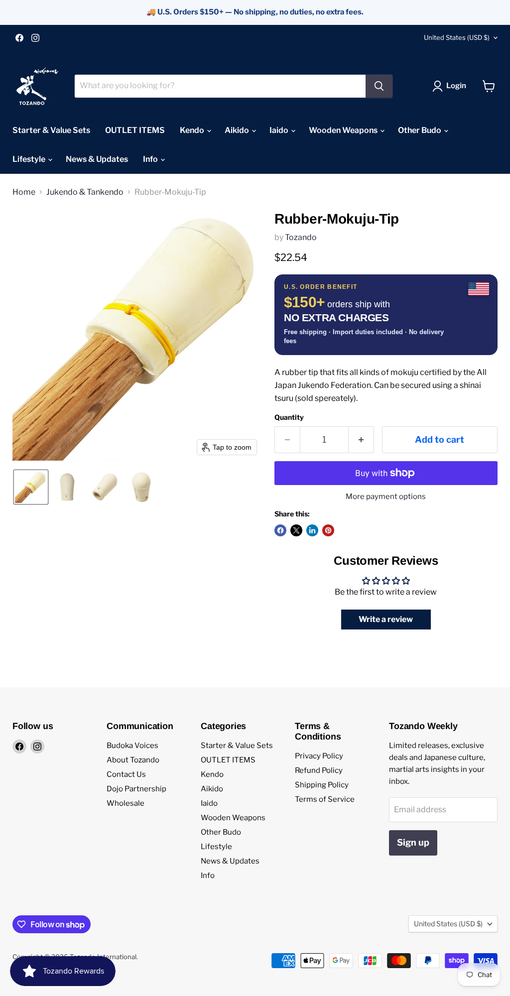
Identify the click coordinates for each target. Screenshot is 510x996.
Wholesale (125, 803)
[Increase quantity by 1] (361, 440)
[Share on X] (296, 530)
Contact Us (126, 774)
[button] (451, 86)
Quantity (289, 417)
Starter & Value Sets (51, 130)
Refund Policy (319, 770)
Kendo (193, 130)
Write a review (386, 619)
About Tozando (133, 759)
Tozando (301, 237)
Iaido (279, 130)
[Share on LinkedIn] (312, 530)
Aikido (238, 130)
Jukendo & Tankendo (85, 192)
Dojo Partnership (136, 788)
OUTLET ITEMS (135, 130)
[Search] (379, 86)
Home (23, 192)
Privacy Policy (319, 755)
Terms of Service (325, 799)
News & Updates (97, 159)
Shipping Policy (322, 784)
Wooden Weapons (344, 130)
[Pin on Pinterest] (328, 530)
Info (151, 159)
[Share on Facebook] (280, 530)
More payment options (386, 497)
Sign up (413, 842)
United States (457, 37)
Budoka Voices (132, 745)
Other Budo (420, 130)
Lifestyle (29, 159)
